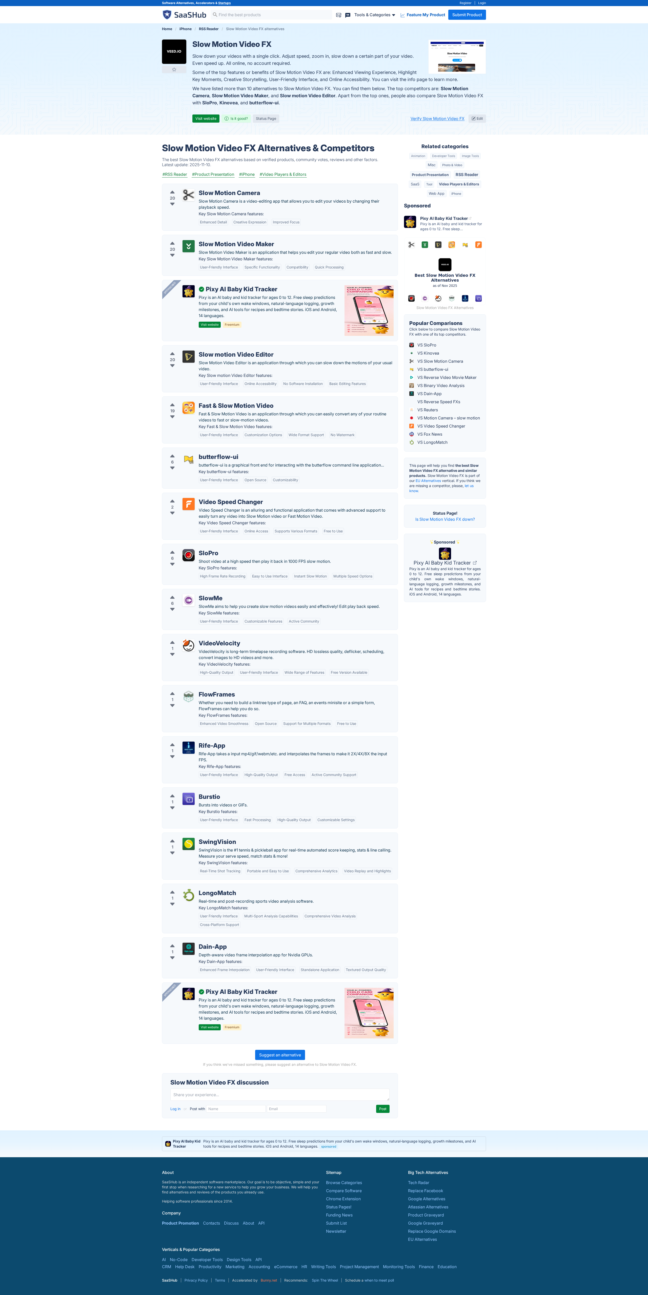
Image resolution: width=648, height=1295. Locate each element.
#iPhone (247, 174)
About (248, 1223)
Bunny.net (269, 1280)
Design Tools (239, 1259)
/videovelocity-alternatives (191, 637)
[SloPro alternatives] (189, 555)
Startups (224, 3)
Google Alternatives (426, 1198)
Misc (432, 165)
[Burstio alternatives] (189, 799)
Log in (175, 1109)
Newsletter (336, 1231)
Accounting (259, 1266)
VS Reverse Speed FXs (438, 401)
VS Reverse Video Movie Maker (446, 377)
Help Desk (185, 1266)
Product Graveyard (426, 1214)
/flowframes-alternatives (189, 688)
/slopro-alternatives (185, 547)
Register (466, 3)
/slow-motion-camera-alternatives (198, 186)
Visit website (205, 118)
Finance (426, 1266)
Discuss (231, 1223)
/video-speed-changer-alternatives (199, 495)
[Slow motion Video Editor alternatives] (189, 357)
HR (304, 1266)
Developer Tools (443, 156)
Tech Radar (418, 1182)
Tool (429, 184)
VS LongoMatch (432, 442)
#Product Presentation (213, 174)
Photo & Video (452, 165)
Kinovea (228, 102)
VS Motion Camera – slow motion (448, 417)
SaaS (415, 184)
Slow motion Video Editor (307, 95)
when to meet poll (379, 1280)
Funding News (339, 1214)
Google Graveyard (425, 1223)
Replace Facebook (425, 1190)
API (261, 1223)
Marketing (235, 1266)
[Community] (347, 14)
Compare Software (344, 1190)
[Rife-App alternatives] (189, 748)
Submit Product (467, 14)
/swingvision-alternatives (190, 835)
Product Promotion (180, 1223)
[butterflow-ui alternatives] (189, 459)
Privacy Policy (196, 1280)
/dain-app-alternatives (187, 940)
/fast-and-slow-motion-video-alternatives (205, 399)
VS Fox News (429, 434)
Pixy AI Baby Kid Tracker (443, 563)
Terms (220, 1280)
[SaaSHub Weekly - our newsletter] (338, 14)
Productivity (210, 1266)
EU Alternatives (428, 480)
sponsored (328, 1146)
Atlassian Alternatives (428, 1206)
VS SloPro (426, 344)
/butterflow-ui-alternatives (191, 450)
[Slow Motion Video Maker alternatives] (189, 246)
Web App (436, 193)
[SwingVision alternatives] (189, 844)
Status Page (266, 118)
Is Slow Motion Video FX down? (445, 519)
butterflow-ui (264, 102)
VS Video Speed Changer (440, 426)
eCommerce (285, 1266)
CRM (166, 1266)
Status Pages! (338, 1206)
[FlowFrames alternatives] (189, 696)
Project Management (359, 1266)
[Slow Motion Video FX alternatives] (174, 52)
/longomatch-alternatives (190, 887)
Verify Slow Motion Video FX (437, 118)
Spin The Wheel (325, 1280)
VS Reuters (427, 409)
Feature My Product (425, 14)
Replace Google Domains (432, 1231)
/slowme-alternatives (186, 592)
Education (447, 1266)
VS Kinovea (427, 353)
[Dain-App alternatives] (189, 949)
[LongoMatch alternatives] (189, 895)
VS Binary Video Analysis (440, 385)
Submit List (336, 1223)
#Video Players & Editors (283, 174)
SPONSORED (169, 287)
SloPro (209, 102)
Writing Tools (323, 1266)
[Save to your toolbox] (174, 69)
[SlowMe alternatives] (189, 600)
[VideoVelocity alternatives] (189, 645)
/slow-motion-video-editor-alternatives (203, 348)
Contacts (211, 1223)
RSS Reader (467, 174)
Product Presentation (430, 174)
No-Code (179, 1259)
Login (482, 3)
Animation (418, 156)
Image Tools (470, 156)
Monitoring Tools (399, 1266)
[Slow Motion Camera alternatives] (189, 195)
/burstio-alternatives (185, 790)
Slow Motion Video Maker (240, 95)
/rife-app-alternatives (186, 739)
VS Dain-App (429, 393)
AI (164, 1259)
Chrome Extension (343, 1198)
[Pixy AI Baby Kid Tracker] (189, 291)
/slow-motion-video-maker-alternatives (203, 238)
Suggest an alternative (280, 1054)
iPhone (456, 194)
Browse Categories (344, 1182)
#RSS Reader (175, 174)
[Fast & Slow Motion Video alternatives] (189, 408)
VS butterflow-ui (432, 369)
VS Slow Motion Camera (439, 361)
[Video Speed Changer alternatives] (189, 504)
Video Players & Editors (459, 184)
